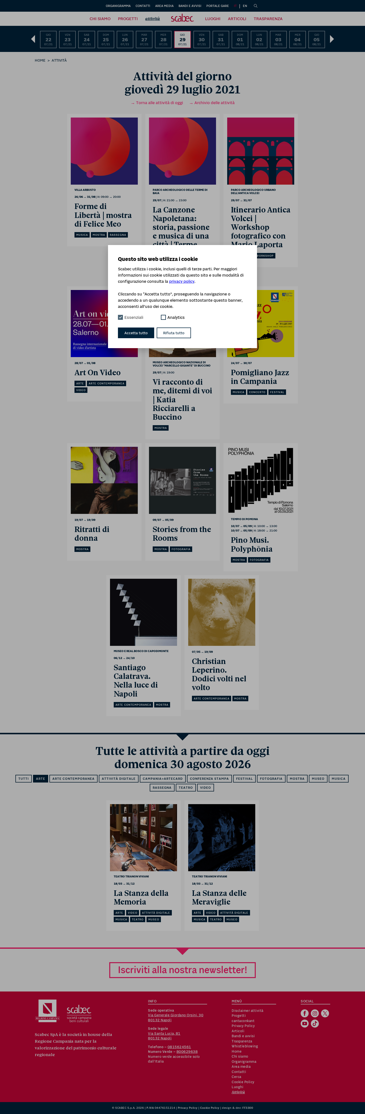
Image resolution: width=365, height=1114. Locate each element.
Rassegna (162, 787)
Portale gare (217, 6)
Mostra (297, 779)
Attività (152, 18)
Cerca (236, 1076)
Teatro (186, 787)
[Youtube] (305, 1024)
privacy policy (181, 281)
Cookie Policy (243, 1082)
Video (205, 787)
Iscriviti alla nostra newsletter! (182, 970)
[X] (325, 1013)
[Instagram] (315, 1013)
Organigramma (118, 6)
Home (40, 60)
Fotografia (271, 779)
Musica (339, 779)
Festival (244, 779)
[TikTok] (315, 1024)
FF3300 (247, 1108)
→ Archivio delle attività (212, 102)
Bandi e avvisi (190, 6)
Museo (318, 779)
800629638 (187, 1051)
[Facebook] (305, 1013)
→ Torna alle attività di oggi (157, 102)
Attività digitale (119, 779)
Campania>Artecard (163, 779)
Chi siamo (100, 18)
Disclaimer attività (247, 1010)
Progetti (128, 18)
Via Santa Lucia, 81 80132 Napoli (164, 1036)
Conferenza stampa (209, 779)
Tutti (23, 779)
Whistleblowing (245, 1046)
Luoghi (212, 18)
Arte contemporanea (73, 779)
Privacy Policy (243, 1026)
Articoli (237, 18)
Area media (164, 6)
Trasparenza (268, 18)
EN (245, 6)
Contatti (143, 6)
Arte (40, 779)
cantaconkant (243, 1021)
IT (235, 6)
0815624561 (179, 1047)
